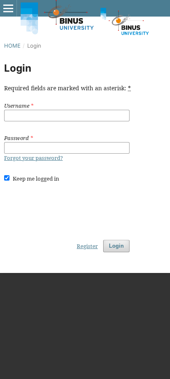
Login (116, 246)
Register (87, 246)
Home (12, 45)
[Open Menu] (8, 8)
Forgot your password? (33, 158)
